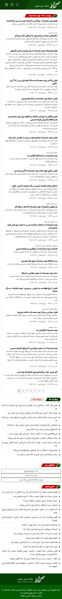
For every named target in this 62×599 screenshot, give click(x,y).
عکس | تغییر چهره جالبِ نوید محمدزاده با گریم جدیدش (35, 170)
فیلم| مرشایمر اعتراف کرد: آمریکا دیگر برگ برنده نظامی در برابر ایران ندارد (29, 492)
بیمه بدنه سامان (31, 475)
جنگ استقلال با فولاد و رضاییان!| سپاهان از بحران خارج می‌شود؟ (32, 438)
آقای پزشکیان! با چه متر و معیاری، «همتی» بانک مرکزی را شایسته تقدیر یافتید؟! (29, 519)
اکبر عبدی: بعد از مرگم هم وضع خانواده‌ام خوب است (37, 372)
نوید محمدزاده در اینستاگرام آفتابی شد (42, 155)
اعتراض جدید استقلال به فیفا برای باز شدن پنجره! (38, 505)
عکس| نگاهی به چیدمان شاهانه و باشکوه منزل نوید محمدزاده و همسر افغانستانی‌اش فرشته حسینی (32, 118)
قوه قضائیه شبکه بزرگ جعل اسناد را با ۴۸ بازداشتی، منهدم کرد (34, 542)
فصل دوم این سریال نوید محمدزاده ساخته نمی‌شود (37, 312)
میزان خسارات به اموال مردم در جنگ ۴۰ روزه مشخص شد (35, 496)
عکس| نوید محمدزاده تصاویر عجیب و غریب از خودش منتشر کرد (33, 137)
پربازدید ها (53, 399)
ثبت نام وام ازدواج (31, 471)
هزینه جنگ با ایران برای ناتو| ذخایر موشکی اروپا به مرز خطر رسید (32, 413)
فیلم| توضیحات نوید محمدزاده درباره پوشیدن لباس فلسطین (33, 50)
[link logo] (31, 579)
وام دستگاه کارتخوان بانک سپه (31, 479)
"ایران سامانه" (25, 596)
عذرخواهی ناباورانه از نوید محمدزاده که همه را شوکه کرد (36, 206)
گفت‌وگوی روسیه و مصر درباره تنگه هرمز (42, 429)
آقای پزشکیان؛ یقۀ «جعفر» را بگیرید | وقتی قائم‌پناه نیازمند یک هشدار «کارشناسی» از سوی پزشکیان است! (29, 552)
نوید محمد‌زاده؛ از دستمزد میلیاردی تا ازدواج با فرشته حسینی (33, 348)
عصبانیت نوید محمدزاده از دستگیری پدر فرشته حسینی (36, 248)
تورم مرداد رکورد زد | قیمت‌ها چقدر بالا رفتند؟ (40, 546)
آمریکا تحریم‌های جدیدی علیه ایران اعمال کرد (40, 529)
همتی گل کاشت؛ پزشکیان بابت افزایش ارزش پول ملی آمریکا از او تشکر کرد (29, 407)
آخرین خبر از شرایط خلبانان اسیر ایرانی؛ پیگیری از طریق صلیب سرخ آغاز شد (29, 419)
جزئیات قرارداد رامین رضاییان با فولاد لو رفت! (40, 500)
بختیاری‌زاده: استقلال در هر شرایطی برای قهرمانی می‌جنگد (35, 450)
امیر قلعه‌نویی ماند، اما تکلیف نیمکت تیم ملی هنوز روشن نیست (33, 433)
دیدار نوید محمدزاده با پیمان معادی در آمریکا (39, 273)
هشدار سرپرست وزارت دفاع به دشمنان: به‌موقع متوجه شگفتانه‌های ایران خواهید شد (29, 565)
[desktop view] (16, 5)
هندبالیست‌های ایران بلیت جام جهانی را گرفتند (39, 525)
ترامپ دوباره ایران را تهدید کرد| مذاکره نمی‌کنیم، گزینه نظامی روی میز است (29, 444)
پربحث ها (37, 399)
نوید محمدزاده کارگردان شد (46, 330)
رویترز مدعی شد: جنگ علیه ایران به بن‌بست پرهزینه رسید (35, 533)
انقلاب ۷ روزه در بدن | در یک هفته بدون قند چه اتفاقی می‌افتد (33, 558)
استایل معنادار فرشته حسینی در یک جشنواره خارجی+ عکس (34, 186)
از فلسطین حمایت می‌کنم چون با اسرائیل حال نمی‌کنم (36, 35)
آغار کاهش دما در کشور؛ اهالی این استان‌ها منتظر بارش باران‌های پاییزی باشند (29, 511)
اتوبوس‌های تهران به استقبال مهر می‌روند (41, 538)
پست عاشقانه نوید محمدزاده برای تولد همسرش (39, 261)
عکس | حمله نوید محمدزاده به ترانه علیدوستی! (39, 98)
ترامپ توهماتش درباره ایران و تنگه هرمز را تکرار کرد (37, 454)
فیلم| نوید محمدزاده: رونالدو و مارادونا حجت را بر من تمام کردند (31, 21)
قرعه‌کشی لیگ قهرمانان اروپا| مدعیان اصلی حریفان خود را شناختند (32, 425)
